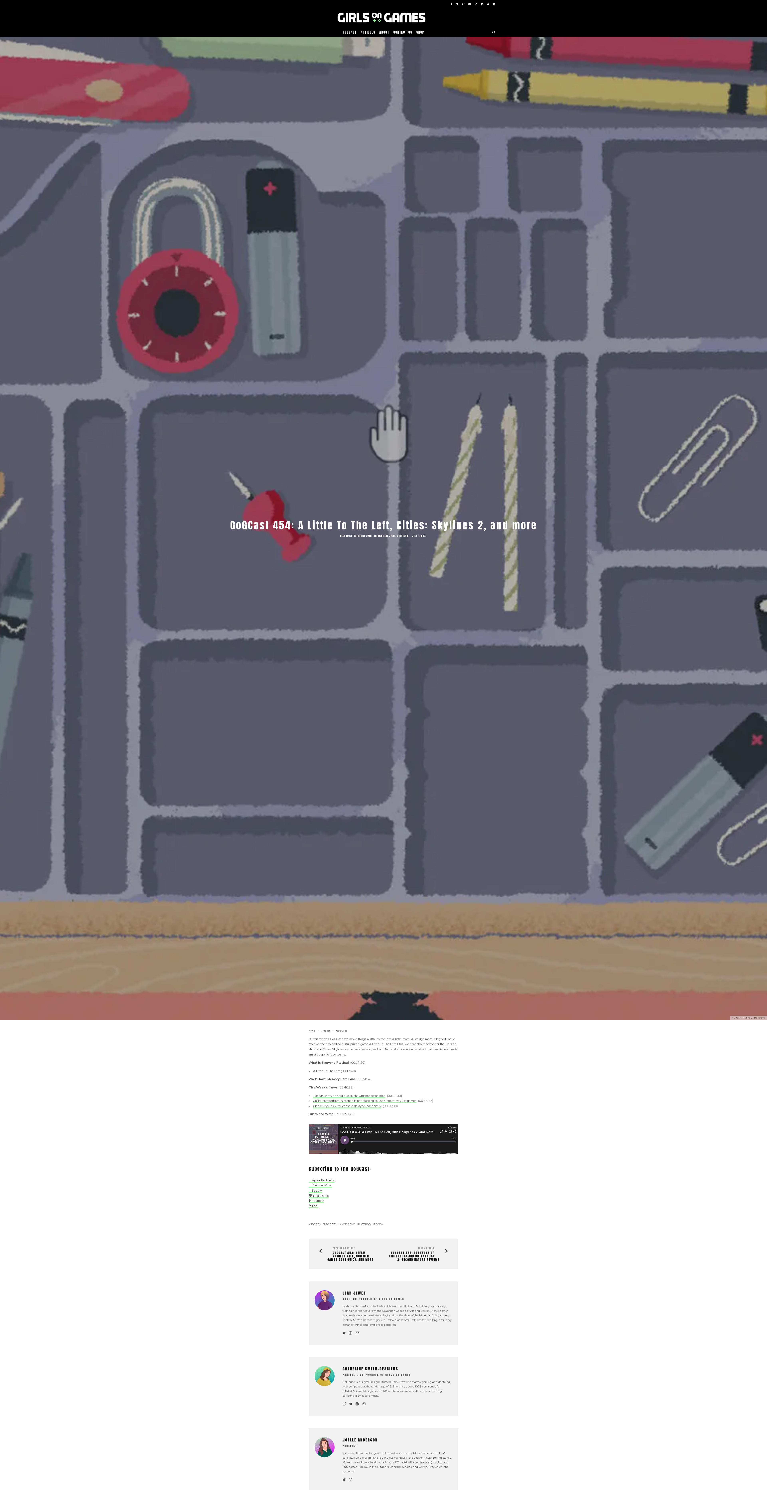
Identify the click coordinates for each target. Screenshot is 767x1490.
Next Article (426, 1248)
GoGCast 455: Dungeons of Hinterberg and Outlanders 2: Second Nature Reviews (414, 1256)
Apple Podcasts (322, 1180)
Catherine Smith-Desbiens (369, 535)
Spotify (316, 1190)
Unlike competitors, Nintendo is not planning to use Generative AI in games (364, 1101)
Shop (420, 32)
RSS (314, 1206)
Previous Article (344, 1248)
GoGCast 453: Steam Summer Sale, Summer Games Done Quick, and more (350, 1256)
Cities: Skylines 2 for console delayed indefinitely (347, 1106)
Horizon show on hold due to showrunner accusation (349, 1096)
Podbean (317, 1201)
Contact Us (402, 32)
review (378, 1224)
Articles (368, 32)
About (384, 32)
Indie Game (348, 1224)
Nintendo (364, 1224)
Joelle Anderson (398, 535)
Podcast (350, 32)
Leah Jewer (346, 535)
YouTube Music (321, 1185)
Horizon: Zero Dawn (324, 1224)
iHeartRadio (320, 1196)
